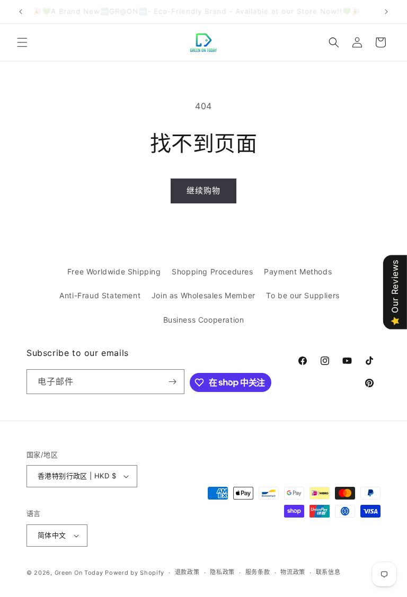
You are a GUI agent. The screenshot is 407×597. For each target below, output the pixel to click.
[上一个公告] (20, 11)
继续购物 (203, 190)
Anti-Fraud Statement (99, 295)
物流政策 (292, 572)
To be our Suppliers (302, 295)
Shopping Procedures (212, 271)
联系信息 (328, 572)
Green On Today (79, 572)
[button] (22, 42)
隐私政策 (222, 572)
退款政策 (187, 572)
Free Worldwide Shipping (114, 271)
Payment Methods (298, 271)
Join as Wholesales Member (203, 295)
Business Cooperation (203, 319)
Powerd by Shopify (134, 572)
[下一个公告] (386, 11)
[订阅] (172, 381)
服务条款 (257, 572)
